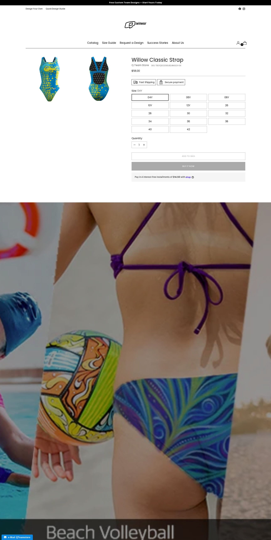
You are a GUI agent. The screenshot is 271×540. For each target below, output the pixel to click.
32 (226, 113)
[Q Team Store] (135, 24)
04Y (150, 97)
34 (150, 121)
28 (150, 113)
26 (226, 105)
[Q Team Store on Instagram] (243, 8)
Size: (137, 91)
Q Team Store (140, 65)
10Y (150, 105)
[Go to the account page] (237, 43)
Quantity (137, 138)
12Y (188, 105)
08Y (226, 97)
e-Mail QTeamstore (18, 537)
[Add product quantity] (144, 145)
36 (188, 121)
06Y (188, 97)
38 (226, 121)
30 (188, 113)
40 (150, 129)
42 (188, 129)
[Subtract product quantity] (134, 145)
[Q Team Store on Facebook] (239, 8)
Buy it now (188, 166)
